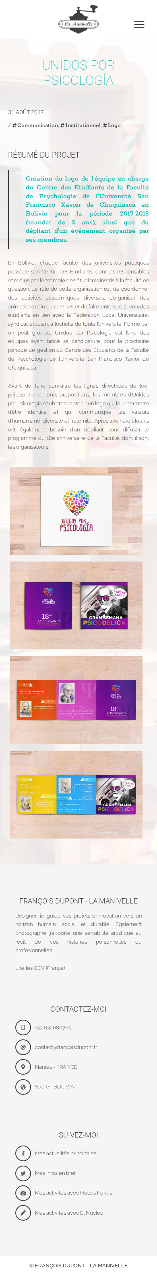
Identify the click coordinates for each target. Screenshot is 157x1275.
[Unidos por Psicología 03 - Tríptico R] (76, 700)
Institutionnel (83, 125)
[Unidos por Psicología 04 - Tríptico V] (76, 795)
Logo (114, 125)
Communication (37, 125)
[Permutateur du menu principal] (139, 24)
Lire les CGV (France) (40, 968)
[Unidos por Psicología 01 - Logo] (76, 511)
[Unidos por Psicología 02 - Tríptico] (76, 605)
